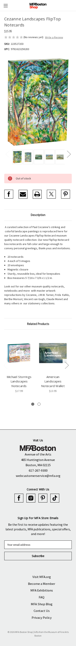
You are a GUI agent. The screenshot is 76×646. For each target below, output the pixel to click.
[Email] (23, 194)
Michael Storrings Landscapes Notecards (19, 381)
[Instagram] (30, 498)
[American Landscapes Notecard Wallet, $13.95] (53, 353)
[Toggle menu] (5, 5)
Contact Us (42, 610)
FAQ (41, 597)
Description (38, 215)
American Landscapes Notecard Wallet (53, 381)
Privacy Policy (42, 617)
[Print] (37, 194)
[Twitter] (51, 194)
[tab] (32, 404)
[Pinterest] (65, 194)
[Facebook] (8, 194)
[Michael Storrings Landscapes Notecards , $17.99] (19, 353)
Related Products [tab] (38, 324)
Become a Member (41, 583)
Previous (7, 154)
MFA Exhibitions (41, 590)
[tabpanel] (19, 363)
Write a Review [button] (54, 37)
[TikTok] (54, 498)
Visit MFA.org (41, 577)
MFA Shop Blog (41, 604)
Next (69, 154)
